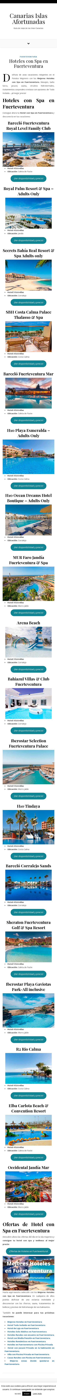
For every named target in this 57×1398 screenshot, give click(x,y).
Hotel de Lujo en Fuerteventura (23, 1328)
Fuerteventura (28, 57)
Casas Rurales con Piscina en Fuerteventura (29, 1357)
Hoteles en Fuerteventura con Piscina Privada (30, 1344)
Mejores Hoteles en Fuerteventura (24, 1321)
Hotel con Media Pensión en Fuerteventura (28, 1338)
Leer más (37, 1393)
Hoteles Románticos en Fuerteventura (26, 1341)
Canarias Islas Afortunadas (28, 18)
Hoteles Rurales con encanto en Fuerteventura (30, 1335)
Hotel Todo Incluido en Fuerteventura (26, 1325)
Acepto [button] (26, 1393)
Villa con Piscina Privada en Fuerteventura (28, 1354)
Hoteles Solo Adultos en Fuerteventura (27, 1331)
